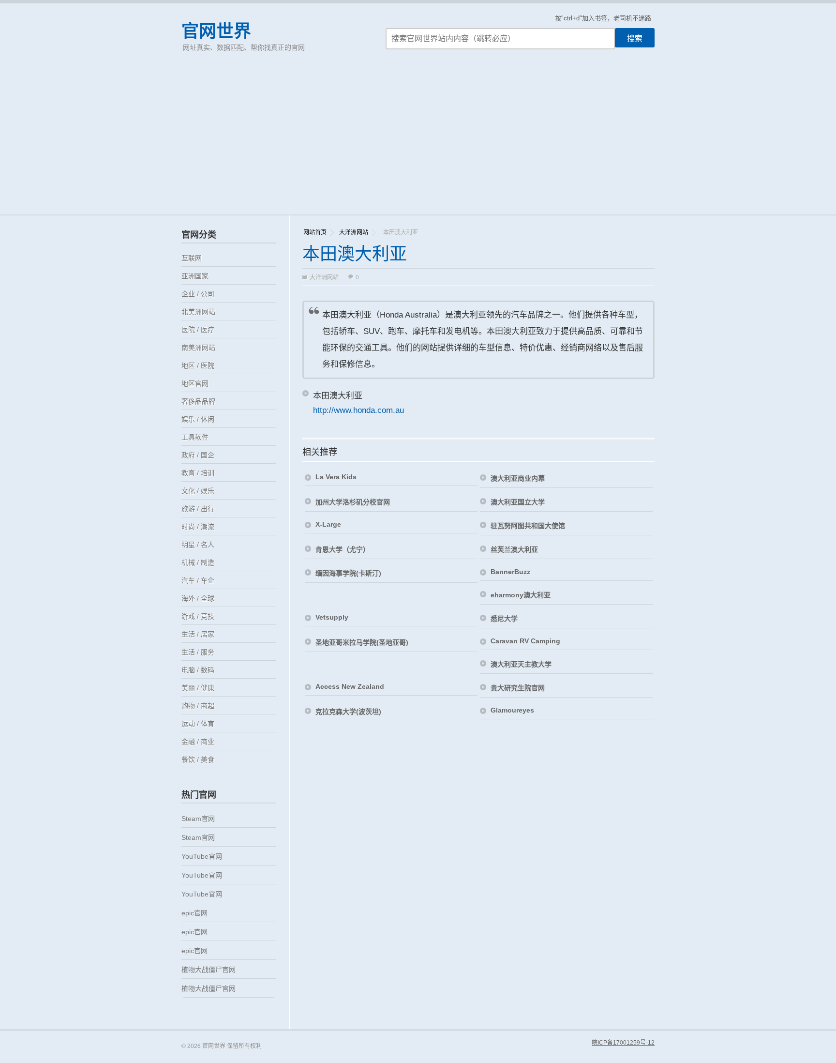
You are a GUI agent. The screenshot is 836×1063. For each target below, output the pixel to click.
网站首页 (315, 232)
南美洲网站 (198, 347)
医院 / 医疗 (197, 330)
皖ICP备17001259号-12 (623, 1042)
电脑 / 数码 (197, 670)
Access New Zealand (349, 686)
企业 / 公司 (197, 294)
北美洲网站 (198, 312)
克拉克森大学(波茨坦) (348, 711)
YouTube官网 (201, 856)
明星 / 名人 (197, 544)
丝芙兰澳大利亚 (514, 549)
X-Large (328, 524)
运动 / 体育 (197, 724)
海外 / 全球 (197, 598)
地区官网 (195, 383)
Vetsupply (331, 617)
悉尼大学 (504, 619)
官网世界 (216, 31)
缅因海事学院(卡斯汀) (348, 573)
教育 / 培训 (197, 473)
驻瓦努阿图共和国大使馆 (528, 526)
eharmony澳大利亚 (521, 595)
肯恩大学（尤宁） (342, 549)
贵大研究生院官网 (518, 688)
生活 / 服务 (197, 652)
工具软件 (195, 437)
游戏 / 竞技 (197, 616)
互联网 (191, 258)
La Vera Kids (336, 477)
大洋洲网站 (353, 232)
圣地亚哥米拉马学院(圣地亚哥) (361, 642)
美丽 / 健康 (197, 688)
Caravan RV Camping (525, 641)
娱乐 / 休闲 (197, 419)
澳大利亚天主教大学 (521, 664)
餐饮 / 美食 (197, 759)
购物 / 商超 (197, 706)
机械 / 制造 (197, 562)
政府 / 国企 (197, 455)
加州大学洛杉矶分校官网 (352, 502)
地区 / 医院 (197, 365)
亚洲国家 (195, 276)
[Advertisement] (418, 141)
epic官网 (194, 913)
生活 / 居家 (197, 634)
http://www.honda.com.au (358, 410)
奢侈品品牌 (198, 401)
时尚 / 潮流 (197, 527)
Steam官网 (198, 818)
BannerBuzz (510, 572)
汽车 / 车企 (197, 580)
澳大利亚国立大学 (518, 502)
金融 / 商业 (197, 741)
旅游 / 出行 (197, 509)
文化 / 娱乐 (197, 491)
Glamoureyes (512, 710)
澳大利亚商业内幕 (518, 478)
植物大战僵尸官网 (208, 969)
